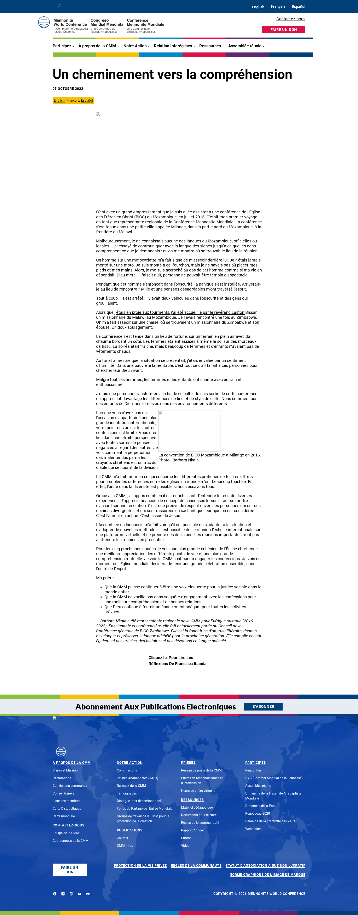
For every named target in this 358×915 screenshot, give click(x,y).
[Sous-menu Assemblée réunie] (263, 46)
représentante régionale (140, 221)
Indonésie (135, 524)
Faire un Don (69, 869)
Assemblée (108, 524)
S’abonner (263, 706)
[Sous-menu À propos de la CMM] (118, 46)
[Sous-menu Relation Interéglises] (194, 46)
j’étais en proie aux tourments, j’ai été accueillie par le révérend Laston (180, 312)
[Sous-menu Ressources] (223, 46)
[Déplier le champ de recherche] (60, 6)
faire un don (284, 29)
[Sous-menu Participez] (73, 46)
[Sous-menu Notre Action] (149, 46)
